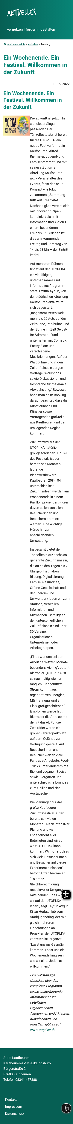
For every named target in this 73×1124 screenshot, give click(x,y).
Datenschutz (14, 1114)
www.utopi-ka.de (42, 1030)
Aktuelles (33, 44)
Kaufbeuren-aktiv (16, 44)
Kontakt (11, 1099)
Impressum (13, 1106)
